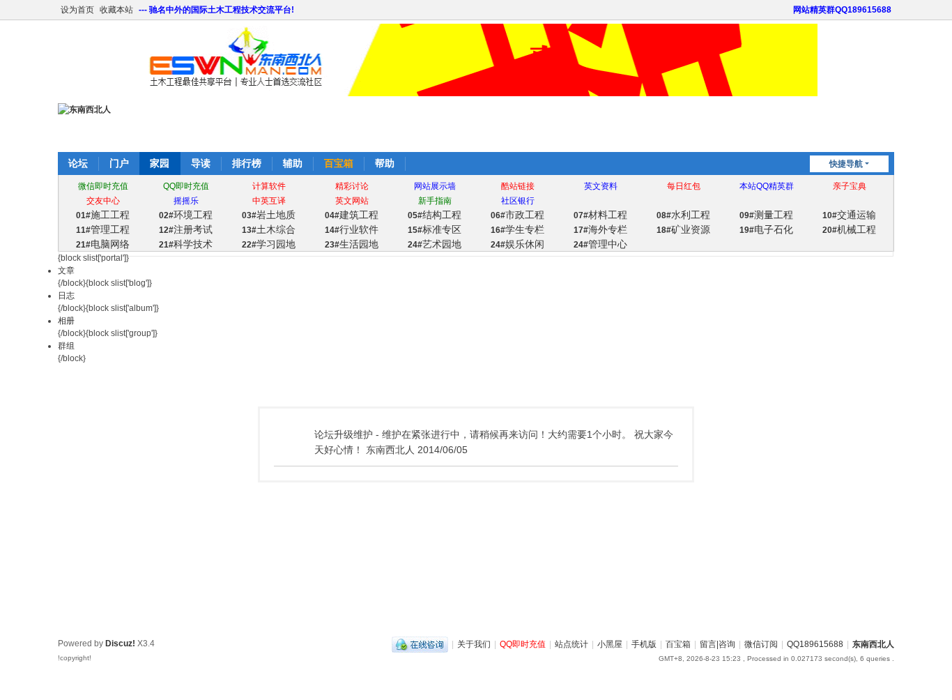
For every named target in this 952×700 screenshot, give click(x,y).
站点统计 (571, 644)
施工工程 (103, 214)
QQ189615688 (815, 644)
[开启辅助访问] (786, 9)
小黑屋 (609, 644)
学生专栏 (517, 229)
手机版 (644, 644)
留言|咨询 (717, 644)
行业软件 (351, 229)
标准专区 (434, 229)
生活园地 (351, 244)
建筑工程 (351, 214)
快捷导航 (846, 164)
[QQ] (420, 644)
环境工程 (186, 214)
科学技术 (186, 244)
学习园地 (268, 244)
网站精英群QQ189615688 (842, 10)
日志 (66, 295)
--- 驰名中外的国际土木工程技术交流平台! (216, 10)
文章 (66, 270)
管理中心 (600, 244)
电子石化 (766, 229)
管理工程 (103, 229)
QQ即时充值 (523, 644)
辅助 (292, 163)
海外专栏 (600, 229)
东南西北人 (873, 644)
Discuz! (120, 643)
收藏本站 (116, 10)
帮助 (384, 163)
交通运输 (849, 214)
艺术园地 (434, 244)
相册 (66, 321)
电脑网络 (103, 244)
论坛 (78, 163)
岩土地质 (268, 214)
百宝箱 (338, 163)
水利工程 (683, 214)
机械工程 (849, 229)
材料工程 (600, 214)
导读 (200, 163)
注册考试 (186, 229)
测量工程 (766, 214)
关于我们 (474, 644)
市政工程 (517, 214)
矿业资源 (683, 229)
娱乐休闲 (517, 244)
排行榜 (246, 163)
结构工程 (434, 214)
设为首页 (77, 10)
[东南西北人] (84, 109)
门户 (119, 163)
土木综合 (268, 229)
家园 (159, 163)
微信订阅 (761, 644)
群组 (66, 346)
